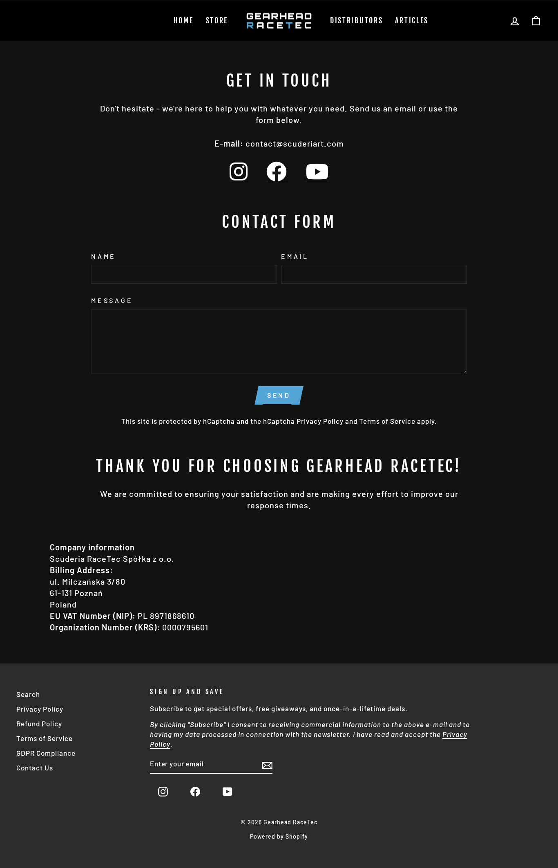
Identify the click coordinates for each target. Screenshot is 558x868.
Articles (412, 20)
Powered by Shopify (279, 836)
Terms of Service (387, 421)
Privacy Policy (320, 421)
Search (28, 694)
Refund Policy (39, 723)
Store (217, 20)
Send (279, 395)
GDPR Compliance (46, 753)
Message (112, 300)
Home (184, 20)
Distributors (356, 20)
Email (295, 256)
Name (103, 256)
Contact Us (34, 767)
